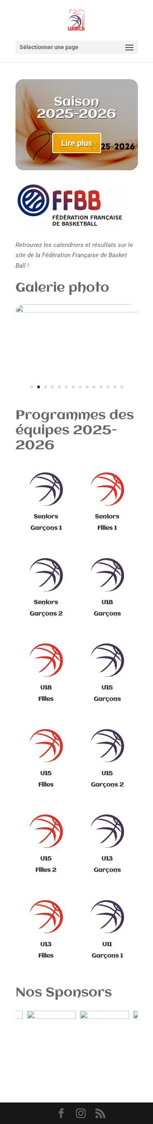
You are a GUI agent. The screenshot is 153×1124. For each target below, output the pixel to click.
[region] (77, 1031)
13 (114, 386)
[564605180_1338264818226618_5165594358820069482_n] (77, 310)
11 (101, 386)
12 (107, 386)
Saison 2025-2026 (76, 108)
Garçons (107, 699)
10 (94, 386)
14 (121, 386)
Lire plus (76, 143)
